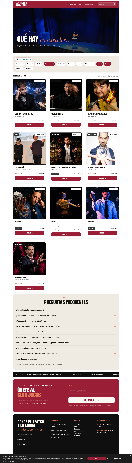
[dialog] (66, 458)
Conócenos (78, 431)
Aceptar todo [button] (97, 458)
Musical (19, 68)
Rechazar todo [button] (117, 458)
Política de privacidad (59, 459)
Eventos (77, 429)
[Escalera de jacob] (22, 4)
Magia (39, 64)
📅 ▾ (24, 59)
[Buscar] (115, 4)
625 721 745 (55, 438)
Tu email (71, 386)
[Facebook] (19, 444)
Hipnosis (29, 68)
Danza (107, 64)
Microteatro (89, 64)
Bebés (70, 64)
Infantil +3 (61, 64)
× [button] (130, 455)
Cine (100, 64)
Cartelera (73, 4)
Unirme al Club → (91, 400)
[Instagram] (24, 444)
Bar (80, 4)
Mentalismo (49, 64)
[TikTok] (28, 444)
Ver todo (20, 64)
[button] (43, 461)
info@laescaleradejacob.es (60, 434)
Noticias (77, 436)
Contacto (77, 433)
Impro (79, 64)
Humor (30, 64)
